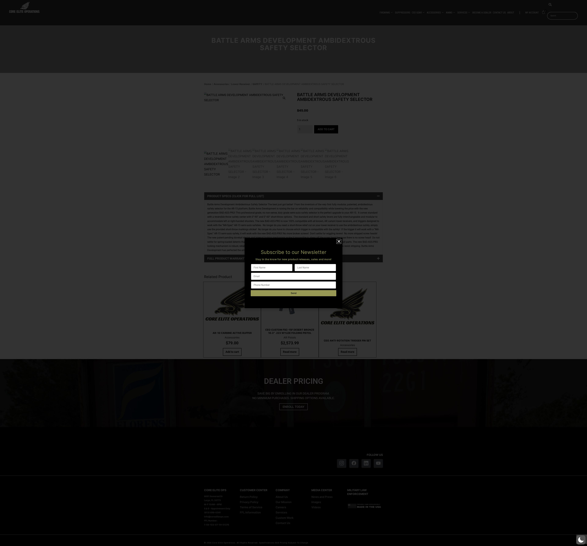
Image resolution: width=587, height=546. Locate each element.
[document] (293, 273)
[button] (580, 539)
